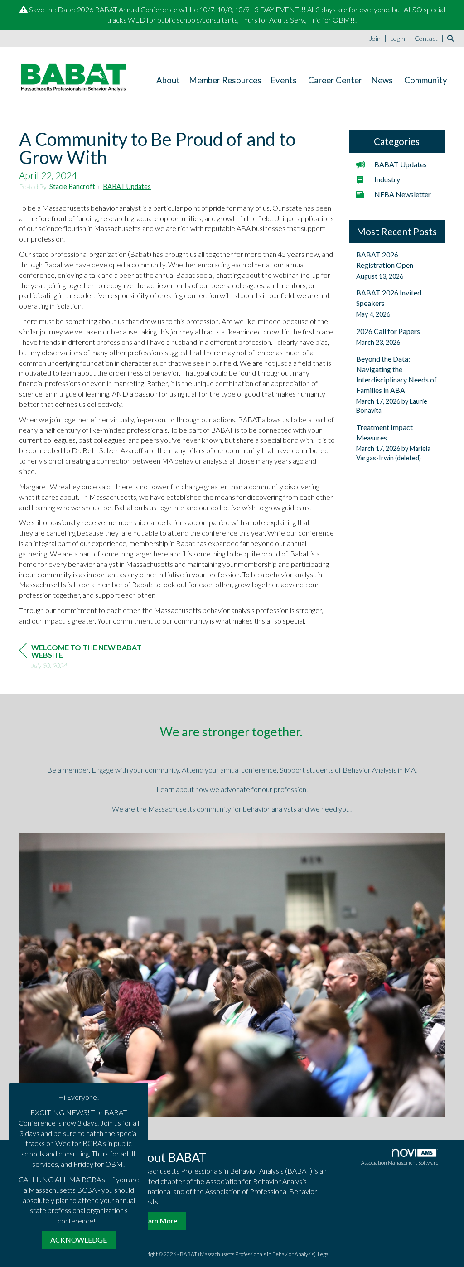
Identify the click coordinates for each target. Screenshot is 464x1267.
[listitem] (379, 38)
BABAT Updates (127, 186)
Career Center (335, 80)
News (382, 80)
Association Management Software (399, 1162)
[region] (87, 658)
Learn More (159, 1220)
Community (425, 80)
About (168, 80)
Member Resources (225, 80)
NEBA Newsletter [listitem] (402, 194)
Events (284, 80)
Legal (324, 1254)
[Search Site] (452, 38)
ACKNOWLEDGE (78, 1239)
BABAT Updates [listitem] (400, 164)
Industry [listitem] (387, 179)
